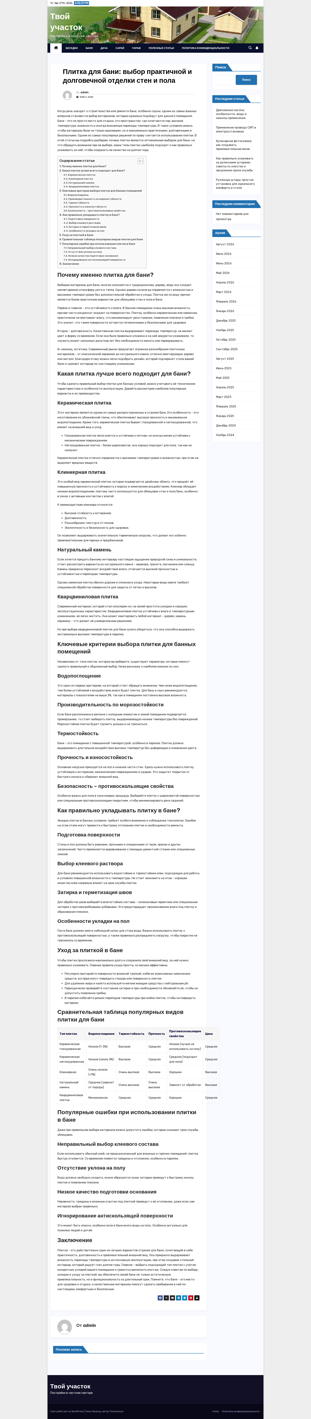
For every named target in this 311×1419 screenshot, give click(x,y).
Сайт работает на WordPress (67, 1411)
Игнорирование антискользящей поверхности (96, 259)
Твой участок (66, 21)
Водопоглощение (78, 195)
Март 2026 (223, 292)
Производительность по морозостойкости (94, 199)
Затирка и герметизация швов (87, 226)
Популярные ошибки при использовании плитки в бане (98, 243)
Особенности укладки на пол (86, 230)
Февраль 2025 (226, 406)
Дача (104, 48)
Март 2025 (223, 396)
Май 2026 (223, 272)
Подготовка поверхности (83, 219)
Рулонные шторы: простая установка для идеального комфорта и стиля (235, 183)
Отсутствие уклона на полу (85, 252)
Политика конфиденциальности (205, 48)
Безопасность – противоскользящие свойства (96, 210)
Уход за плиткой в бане (77, 235)
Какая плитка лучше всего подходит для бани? (93, 170)
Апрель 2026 (225, 282)
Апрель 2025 (225, 387)
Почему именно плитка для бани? (84, 166)
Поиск (220, 67)
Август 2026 (225, 244)
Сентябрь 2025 (227, 349)
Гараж (136, 48)
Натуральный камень (81, 182)
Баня (89, 48)
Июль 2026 (223, 253)
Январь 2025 (225, 416)
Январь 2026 (225, 311)
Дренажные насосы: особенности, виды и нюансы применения (231, 114)
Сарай (120, 48)
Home (216, 1411)
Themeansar (117, 1411)
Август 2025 (225, 358)
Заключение (70, 263)
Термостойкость (78, 202)
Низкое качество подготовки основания (93, 255)
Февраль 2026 (226, 301)
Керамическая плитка (81, 174)
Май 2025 (223, 377)
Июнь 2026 (224, 263)
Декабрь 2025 (226, 320)
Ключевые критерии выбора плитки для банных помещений (102, 190)
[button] (250, 48)
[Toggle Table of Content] (139, 161)
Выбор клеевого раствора (84, 223)
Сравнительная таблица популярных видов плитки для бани (102, 239)
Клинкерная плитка (81, 178)
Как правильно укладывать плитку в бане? (91, 214)
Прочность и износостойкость (88, 206)
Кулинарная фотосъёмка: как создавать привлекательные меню (234, 145)
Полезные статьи (161, 48)
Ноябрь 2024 (225, 435)
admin (84, 92)
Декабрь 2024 (226, 425)
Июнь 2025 (223, 368)
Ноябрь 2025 (225, 330)
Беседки (72, 48)
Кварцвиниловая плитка (84, 186)
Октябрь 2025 (226, 339)
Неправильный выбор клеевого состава (91, 248)
